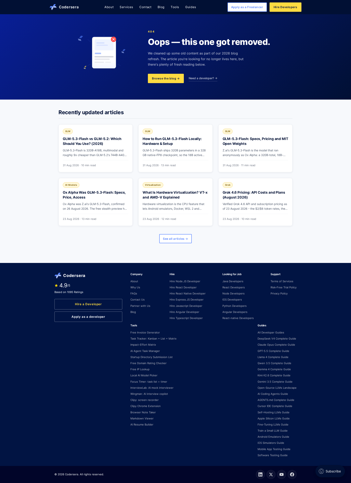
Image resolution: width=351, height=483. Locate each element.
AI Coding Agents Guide (273, 393)
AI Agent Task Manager (145, 351)
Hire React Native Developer (188, 293)
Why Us (135, 287)
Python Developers (234, 305)
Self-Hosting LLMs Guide (273, 412)
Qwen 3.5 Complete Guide (274, 363)
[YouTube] (281, 474)
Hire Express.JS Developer (187, 299)
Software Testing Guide (273, 455)
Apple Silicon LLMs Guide (274, 418)
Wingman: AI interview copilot (149, 393)
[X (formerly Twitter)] (270, 474)
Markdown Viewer (142, 418)
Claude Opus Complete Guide (276, 344)
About (109, 7)
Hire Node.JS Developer (185, 281)
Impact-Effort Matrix (143, 344)
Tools (175, 7)
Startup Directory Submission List (151, 357)
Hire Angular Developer (184, 312)
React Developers (233, 287)
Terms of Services (282, 281)
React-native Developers (238, 318)
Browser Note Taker (143, 412)
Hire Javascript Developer (186, 305)
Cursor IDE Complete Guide (275, 406)
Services (126, 7)
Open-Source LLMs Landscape (277, 387)
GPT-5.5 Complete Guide (273, 351)
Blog (161, 7)
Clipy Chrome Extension (145, 406)
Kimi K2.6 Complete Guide (274, 375)
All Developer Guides (271, 332)
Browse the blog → (166, 78)
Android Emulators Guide (273, 436)
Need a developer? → (203, 78)
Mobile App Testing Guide (274, 449)
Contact (145, 7)
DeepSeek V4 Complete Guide (277, 338)
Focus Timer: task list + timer (148, 381)
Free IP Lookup (140, 369)
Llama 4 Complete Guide (273, 357)
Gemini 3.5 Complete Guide (275, 381)
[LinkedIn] (260, 474)
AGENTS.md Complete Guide (276, 400)
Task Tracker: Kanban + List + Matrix (153, 338)
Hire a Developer (88, 304)
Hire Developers (285, 7)
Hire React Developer (183, 287)
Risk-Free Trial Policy (284, 287)
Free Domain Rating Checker (148, 363)
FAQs (133, 293)
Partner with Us (140, 305)
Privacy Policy (279, 293)
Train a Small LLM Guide (273, 430)
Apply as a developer (88, 317)
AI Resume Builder (141, 424)
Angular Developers (234, 312)
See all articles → (175, 238)
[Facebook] (292, 474)
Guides (190, 7)
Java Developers (232, 281)
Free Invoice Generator (145, 332)
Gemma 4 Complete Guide (274, 369)
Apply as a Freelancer (247, 7)
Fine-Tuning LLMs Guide (273, 424)
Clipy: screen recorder (144, 400)
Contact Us (137, 299)
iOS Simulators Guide (271, 442)
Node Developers (233, 293)
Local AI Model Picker (143, 375)
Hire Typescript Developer (186, 318)
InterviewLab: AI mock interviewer (151, 387)
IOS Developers (232, 299)
